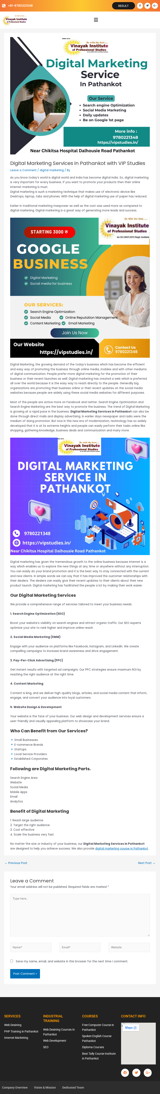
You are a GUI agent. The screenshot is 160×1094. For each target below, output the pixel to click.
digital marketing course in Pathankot (121, 849)
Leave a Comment (23, 170)
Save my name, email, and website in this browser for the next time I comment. (72, 961)
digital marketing (52, 170)
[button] (96, 20)
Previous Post (16, 863)
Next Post (146, 863)
